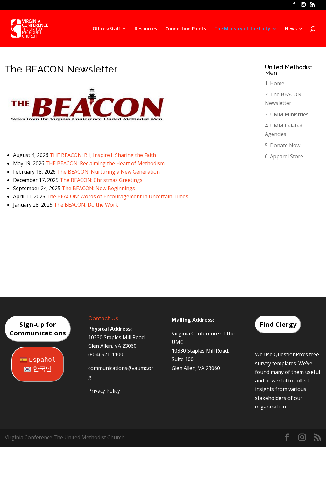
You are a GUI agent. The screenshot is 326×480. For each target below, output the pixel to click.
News (291, 28)
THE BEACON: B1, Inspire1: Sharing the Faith (103, 155)
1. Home (274, 83)
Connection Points (185, 28)
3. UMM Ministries (286, 114)
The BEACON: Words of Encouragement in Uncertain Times (117, 196)
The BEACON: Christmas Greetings (101, 179)
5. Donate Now (282, 145)
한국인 (42, 369)
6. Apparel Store (284, 156)
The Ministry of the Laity (242, 28)
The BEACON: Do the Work (86, 204)
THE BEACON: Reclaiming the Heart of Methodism (105, 163)
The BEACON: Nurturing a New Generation (108, 171)
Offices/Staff (106, 28)
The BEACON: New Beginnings (98, 188)
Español (42, 360)
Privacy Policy (104, 390)
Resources (146, 28)
